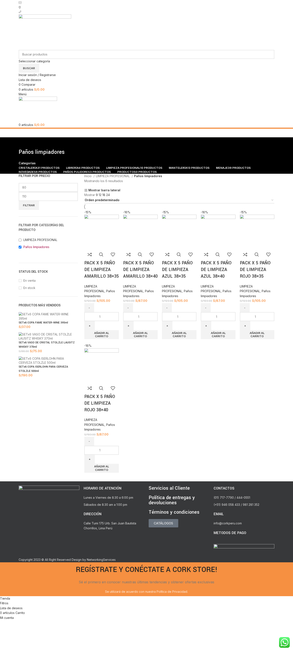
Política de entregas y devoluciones (172, 500)
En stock (29, 288)
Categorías (27, 163)
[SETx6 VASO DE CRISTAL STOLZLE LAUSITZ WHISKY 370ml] (48, 336)
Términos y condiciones (174, 512)
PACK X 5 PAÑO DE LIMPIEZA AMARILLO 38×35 (101, 269)
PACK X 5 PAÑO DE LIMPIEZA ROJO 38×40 (99, 403)
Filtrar (29, 205)
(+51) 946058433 (35, 12)
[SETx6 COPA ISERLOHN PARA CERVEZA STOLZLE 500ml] (48, 360)
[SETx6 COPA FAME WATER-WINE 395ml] (48, 316)
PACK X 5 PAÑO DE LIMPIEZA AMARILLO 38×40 (140, 269)
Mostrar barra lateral (104, 190)
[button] (101, 334)
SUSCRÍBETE (33, 2)
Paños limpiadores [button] (36, 247)
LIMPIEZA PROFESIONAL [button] (40, 240)
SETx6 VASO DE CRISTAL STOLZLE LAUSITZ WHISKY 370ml (47, 345)
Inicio (88, 176)
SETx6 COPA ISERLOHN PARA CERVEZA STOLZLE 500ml (43, 369)
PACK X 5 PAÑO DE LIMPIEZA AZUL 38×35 (177, 269)
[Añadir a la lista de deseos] (112, 254)
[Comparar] (89, 254)
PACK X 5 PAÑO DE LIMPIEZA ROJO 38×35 (255, 269)
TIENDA (28, 7)
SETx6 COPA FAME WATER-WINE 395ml (43, 323)
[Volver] (24, 142)
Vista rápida (101, 254)
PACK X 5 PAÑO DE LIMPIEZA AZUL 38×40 (216, 269)
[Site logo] (45, 32)
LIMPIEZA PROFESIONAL (113, 176)
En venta (29, 280)
